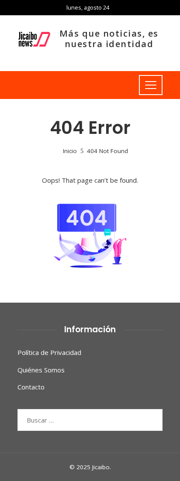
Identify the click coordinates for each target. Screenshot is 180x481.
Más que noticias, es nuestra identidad (109, 38)
